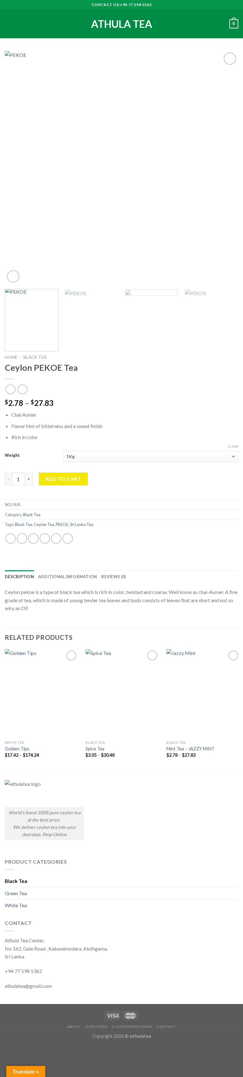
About (74, 1026)
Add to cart (63, 479)
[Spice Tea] (122, 693)
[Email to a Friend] (45, 538)
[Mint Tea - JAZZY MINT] (203, 693)
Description (19, 576)
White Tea (16, 905)
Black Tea (35, 357)
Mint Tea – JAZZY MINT (190, 748)
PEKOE (62, 524)
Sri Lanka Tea (81, 524)
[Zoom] (13, 276)
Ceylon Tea (44, 524)
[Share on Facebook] (22, 538)
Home (11, 357)
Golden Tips (17, 748)
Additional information (67, 576)
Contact (166, 1026)
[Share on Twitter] (33, 538)
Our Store (96, 1026)
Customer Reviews (132, 1026)
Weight (12, 455)
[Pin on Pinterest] (56, 538)
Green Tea (16, 893)
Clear (232, 446)
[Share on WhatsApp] (10, 538)
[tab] (19, 576)
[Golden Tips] (41, 693)
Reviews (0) (113, 576)
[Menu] (8, 24)
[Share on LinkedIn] (67, 538)
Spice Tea (94, 748)
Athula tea (121, 24)
